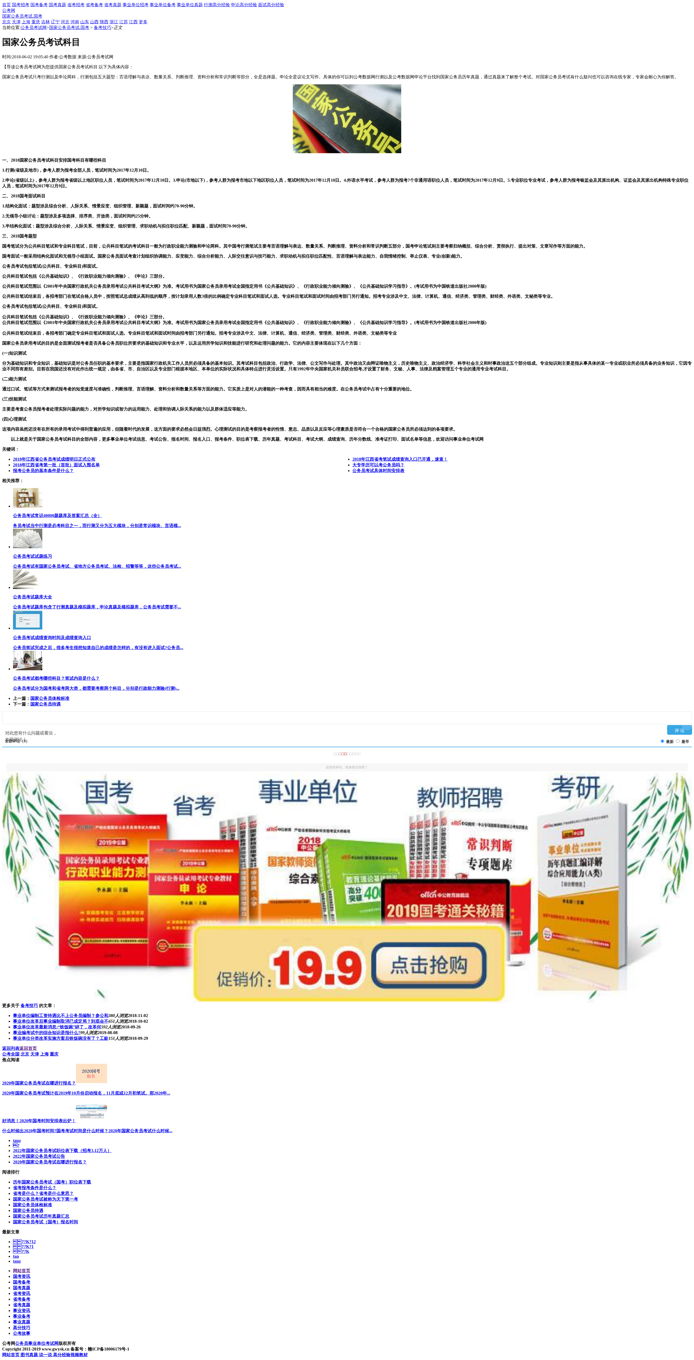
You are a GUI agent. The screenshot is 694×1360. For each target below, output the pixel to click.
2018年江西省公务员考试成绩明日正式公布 (54, 459)
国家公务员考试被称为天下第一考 (45, 1199)
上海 (26, 22)
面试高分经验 (271, 4)
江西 (133, 22)
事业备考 (21, 1316)
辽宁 (55, 22)
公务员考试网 (34, 27)
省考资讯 (21, 1293)
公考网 (8, 10)
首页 (6, 4)
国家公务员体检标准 (49, 698)
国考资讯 (21, 1276)
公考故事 (21, 1333)
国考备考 (39, 4)
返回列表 (11, 1048)
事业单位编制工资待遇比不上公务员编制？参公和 (60, 1015)
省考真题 (112, 4)
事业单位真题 (190, 4)
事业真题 (21, 1322)
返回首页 (28, 1048)
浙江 (114, 22)
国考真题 (57, 4)
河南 (74, 22)
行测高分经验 (217, 4)
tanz (17, 1140)
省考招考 (76, 4)
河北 (65, 22)
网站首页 (21, 1270)
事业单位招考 (136, 4)
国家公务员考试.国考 (22, 16)
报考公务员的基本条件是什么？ (43, 470)
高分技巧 (21, 1327)
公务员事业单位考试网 (37, 1343)
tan (16, 1256)
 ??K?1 (23, 1246)
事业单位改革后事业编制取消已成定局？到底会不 (60, 1021)
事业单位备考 (163, 4)
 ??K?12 (24, 1241)
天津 (16, 22)
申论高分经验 (244, 4)
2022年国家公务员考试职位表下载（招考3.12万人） (62, 1150)
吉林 (45, 22)
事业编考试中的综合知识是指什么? (46, 1032)
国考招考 (20, 4)
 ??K (21, 1251)
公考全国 (11, 1054)
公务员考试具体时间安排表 (378, 470)
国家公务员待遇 (45, 704)
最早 (685, 742)
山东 (84, 22)
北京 (6, 22)
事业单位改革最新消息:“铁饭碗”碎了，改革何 (57, 1027)
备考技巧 (102, 27)
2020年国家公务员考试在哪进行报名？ (50, 1162)
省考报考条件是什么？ (34, 1187)
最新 (670, 742)
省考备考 (94, 4)
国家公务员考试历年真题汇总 (41, 1216)
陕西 (104, 22)
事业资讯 (21, 1310)
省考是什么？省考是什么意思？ (43, 1193)
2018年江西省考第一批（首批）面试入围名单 (56, 465)
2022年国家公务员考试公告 (39, 1156)
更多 (143, 22)
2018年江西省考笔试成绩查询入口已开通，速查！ (400, 459)
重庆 (35, 22)
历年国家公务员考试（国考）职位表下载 (52, 1182)
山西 (94, 22)
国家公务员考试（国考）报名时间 (45, 1222)
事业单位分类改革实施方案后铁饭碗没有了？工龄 (60, 1038)
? (16, 1145)
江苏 (123, 22)
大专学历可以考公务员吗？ (378, 465)
